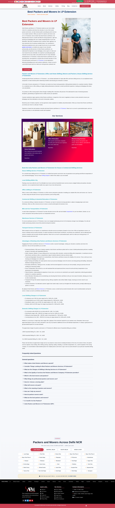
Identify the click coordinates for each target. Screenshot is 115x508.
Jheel (58, 464)
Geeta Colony (42, 464)
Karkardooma (90, 457)
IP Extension (74, 457)
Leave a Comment (31, 14)
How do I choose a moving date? (34, 382)
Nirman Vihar (58, 454)
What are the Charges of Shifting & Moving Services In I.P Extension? (45, 369)
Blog (68, 6)
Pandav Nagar (42, 457)
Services (50, 6)
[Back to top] (86, 505)
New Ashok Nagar (42, 470)
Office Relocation (53, 138)
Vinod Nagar (74, 460)
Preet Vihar (42, 454)
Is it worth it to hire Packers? (33, 400)
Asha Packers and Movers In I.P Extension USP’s (39, 404)
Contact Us (74, 6)
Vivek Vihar (90, 464)
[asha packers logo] (25, 6)
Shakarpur (42, 460)
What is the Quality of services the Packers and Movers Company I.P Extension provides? (51, 372)
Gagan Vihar (90, 460)
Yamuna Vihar (26, 470)
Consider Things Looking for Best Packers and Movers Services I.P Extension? (48, 366)
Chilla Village (74, 470)
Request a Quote (93, 2)
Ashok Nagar (58, 470)
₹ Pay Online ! (80, 1)
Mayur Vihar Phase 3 (26, 457)
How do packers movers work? (33, 394)
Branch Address (86, 2)
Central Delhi (50, 449)
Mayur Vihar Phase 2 (90, 454)
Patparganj (58, 457)
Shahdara (74, 464)
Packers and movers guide (42, 14)
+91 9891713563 (72, 476)
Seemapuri (90, 470)
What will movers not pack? (32, 385)
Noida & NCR (78, 449)
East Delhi (37, 449)
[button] (50, 6)
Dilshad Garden (42, 467)
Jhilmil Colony (26, 467)
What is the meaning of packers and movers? (38, 388)
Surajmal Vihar (74, 467)
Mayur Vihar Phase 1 (74, 454)
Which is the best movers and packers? (36, 375)
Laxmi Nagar (26, 454)
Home (39, 6)
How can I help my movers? (32, 391)
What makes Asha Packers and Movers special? (38, 363)
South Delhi (64, 449)
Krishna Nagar (26, 464)
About (44, 6)
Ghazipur (26, 460)
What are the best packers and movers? (36, 397)
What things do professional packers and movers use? (41, 379)
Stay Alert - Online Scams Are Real (77, 2)
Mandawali (58, 460)
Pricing (63, 6)
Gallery (57, 6)
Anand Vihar (58, 467)
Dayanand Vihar (90, 467)
